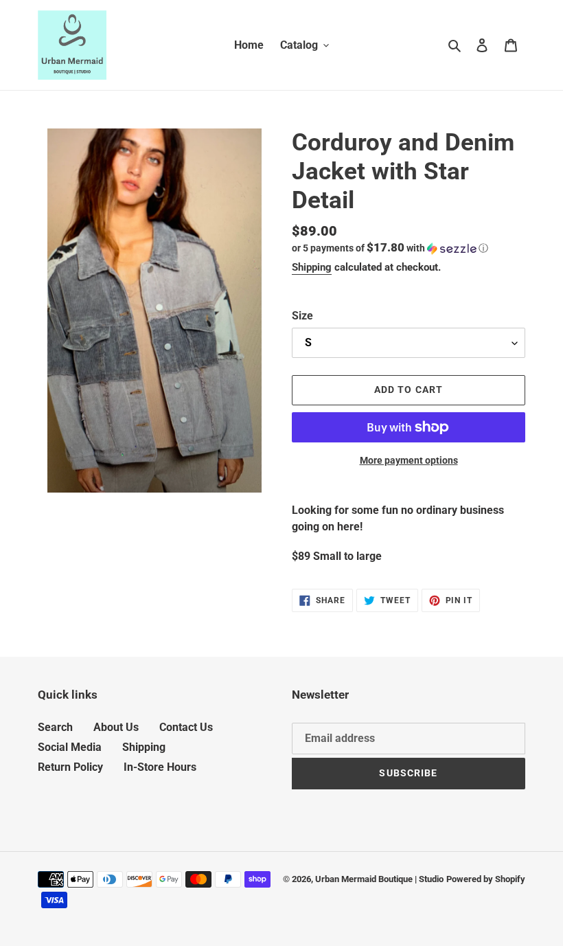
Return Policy (70, 767)
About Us (116, 727)
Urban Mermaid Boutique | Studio (379, 879)
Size (302, 315)
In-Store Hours (160, 767)
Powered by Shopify (485, 879)
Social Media (70, 747)
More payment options (409, 460)
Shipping (312, 267)
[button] (390, 248)
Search (55, 727)
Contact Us (186, 727)
